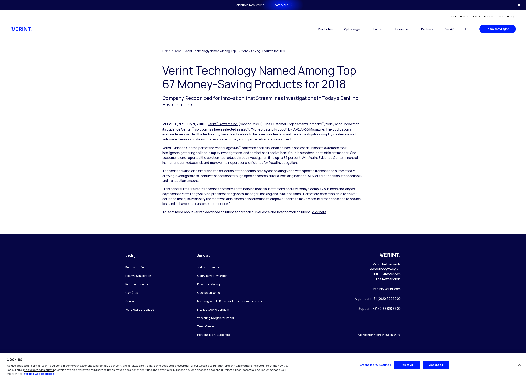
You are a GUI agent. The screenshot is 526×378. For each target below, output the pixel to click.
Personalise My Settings (213, 335)
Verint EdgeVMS (227, 148)
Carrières (131, 293)
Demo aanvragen (498, 29)
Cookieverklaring (208, 293)
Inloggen (489, 16)
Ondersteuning (505, 16)
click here (319, 212)
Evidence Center (180, 129)
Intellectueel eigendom (213, 309)
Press (179, 51)
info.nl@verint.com (387, 289)
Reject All (407, 365)
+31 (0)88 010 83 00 (387, 308)
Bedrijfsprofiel (135, 267)
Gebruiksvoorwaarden (212, 276)
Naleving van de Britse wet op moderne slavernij (230, 301)
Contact (131, 301)
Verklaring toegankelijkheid (215, 318)
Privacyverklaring (208, 284)
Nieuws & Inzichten (138, 276)
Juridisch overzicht (210, 267)
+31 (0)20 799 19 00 (386, 298)
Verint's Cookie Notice (39, 374)
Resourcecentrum (137, 284)
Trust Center (206, 326)
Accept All (436, 365)
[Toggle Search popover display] (466, 29)
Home (167, 51)
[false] (519, 364)
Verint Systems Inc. (223, 124)
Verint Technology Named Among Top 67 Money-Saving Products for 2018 (235, 51)
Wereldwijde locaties (139, 309)
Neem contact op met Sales (465, 16)
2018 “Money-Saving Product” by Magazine (283, 129)
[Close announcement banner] (519, 5)
